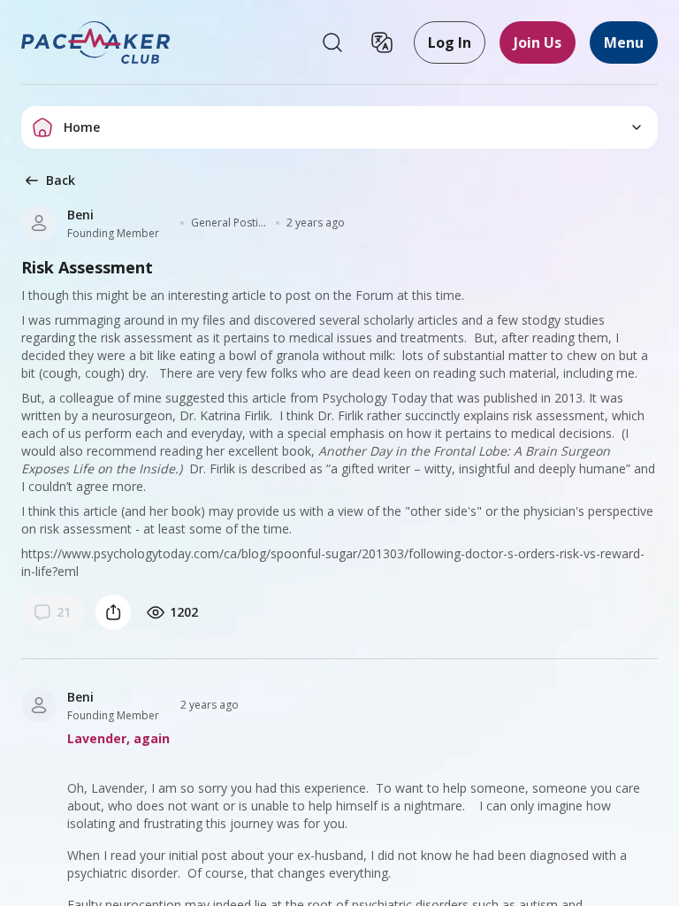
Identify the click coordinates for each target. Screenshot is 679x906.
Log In (449, 42)
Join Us (537, 42)
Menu (624, 42)
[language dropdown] (382, 42)
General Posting (230, 223)
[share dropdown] (113, 612)
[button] (96, 42)
